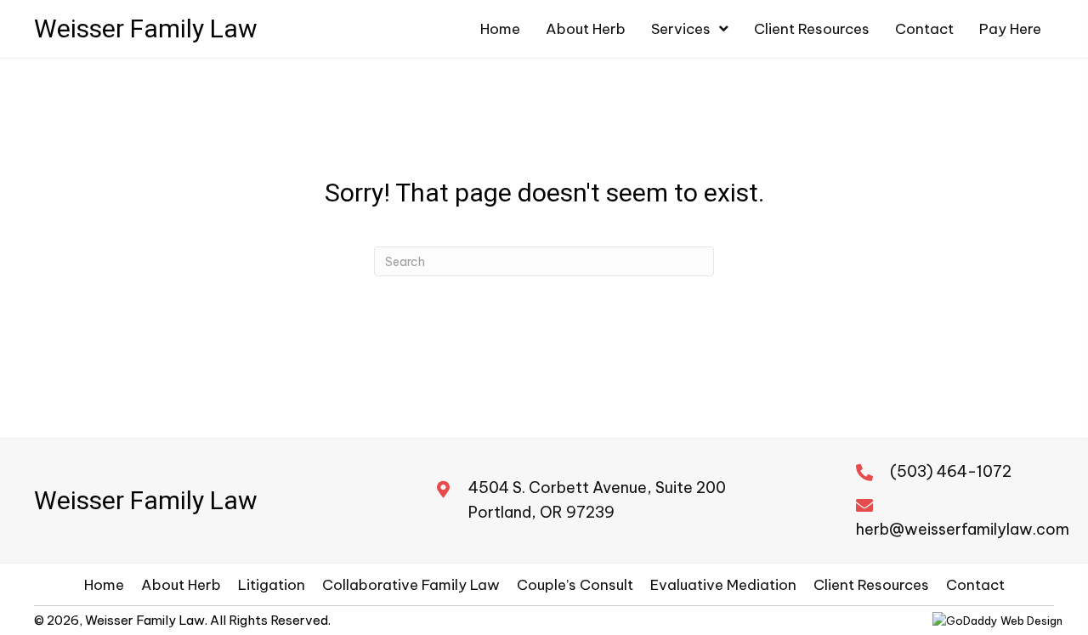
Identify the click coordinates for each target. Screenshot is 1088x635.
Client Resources (871, 584)
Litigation (271, 584)
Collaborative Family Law (411, 584)
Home (104, 584)
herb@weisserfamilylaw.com (962, 529)
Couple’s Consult (575, 584)
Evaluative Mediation (723, 584)
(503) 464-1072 (951, 471)
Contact (975, 584)
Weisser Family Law (146, 28)
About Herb (181, 584)
